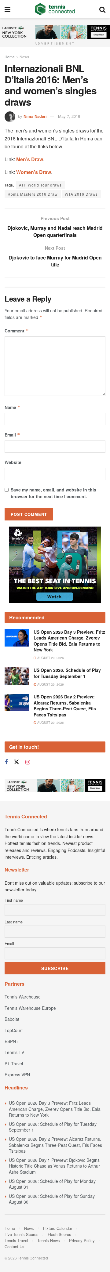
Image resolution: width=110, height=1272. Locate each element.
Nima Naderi (35, 116)
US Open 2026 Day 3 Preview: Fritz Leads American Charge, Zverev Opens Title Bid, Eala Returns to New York (69, 641)
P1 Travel (14, 1063)
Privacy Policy (82, 1240)
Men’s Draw (29, 159)
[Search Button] (102, 9)
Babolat (12, 1019)
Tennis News (48, 1240)
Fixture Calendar (57, 1228)
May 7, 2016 (69, 116)
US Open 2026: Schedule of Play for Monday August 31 (52, 1184)
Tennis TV (14, 1052)
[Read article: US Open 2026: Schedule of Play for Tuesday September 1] (17, 676)
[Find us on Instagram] (27, 762)
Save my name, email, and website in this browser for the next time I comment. (53, 493)
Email (12, 435)
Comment (17, 331)
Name (12, 407)
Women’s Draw (33, 172)
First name (14, 900)
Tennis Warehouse (23, 997)
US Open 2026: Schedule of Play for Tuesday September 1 (67, 673)
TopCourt (14, 1030)
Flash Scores (59, 1234)
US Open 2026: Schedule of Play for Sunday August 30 (52, 1199)
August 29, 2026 (50, 658)
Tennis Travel (16, 1240)
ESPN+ (11, 1041)
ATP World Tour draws (40, 184)
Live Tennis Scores (21, 1234)
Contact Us (14, 1246)
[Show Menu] (7, 9)
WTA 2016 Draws (81, 194)
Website (13, 462)
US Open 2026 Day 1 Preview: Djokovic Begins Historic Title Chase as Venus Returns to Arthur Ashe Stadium (54, 1166)
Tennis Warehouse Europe (30, 1008)
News (24, 56)
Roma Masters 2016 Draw (33, 194)
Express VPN (17, 1074)
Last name (14, 922)
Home (10, 56)
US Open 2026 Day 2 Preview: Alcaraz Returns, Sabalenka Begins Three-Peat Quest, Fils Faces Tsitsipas (65, 706)
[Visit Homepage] (55, 9)
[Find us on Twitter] (16, 762)
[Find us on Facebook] (6, 762)
